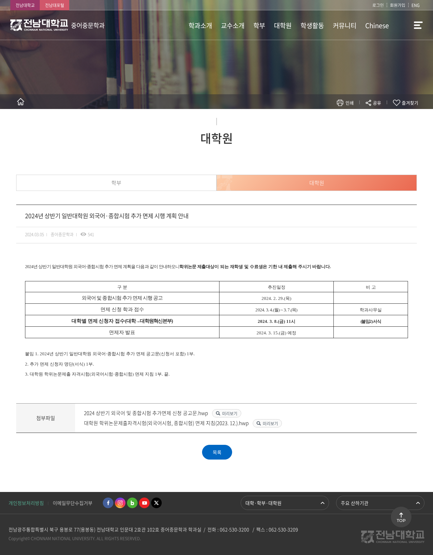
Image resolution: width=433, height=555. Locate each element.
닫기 (381, 116)
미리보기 (229, 413)
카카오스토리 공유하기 (333, 120)
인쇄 (350, 103)
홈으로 (20, 101)
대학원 (316, 183)
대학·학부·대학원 (263, 502)
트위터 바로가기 (156, 503)
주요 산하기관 (354, 502)
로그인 (378, 5)
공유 (377, 103)
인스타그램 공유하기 (359, 120)
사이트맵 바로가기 (408, 25)
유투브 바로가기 (144, 503)
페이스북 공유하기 (315, 120)
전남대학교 (25, 5)
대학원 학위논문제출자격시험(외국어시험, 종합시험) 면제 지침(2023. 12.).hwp (167, 423)
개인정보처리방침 (26, 502)
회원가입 (397, 5)
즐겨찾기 (410, 103)
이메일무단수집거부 (72, 502)
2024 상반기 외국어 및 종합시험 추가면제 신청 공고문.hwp (146, 413)
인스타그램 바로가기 (120, 503)
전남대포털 (54, 5)
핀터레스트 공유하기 (342, 120)
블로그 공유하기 (351, 120)
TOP (401, 520)
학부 (116, 183)
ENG (415, 5)
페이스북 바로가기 (108, 503)
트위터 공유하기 (324, 120)
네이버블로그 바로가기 (132, 503)
